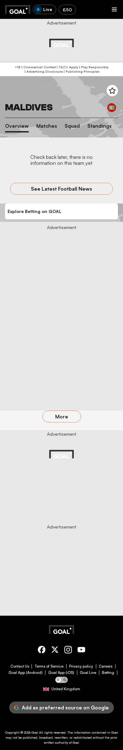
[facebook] (42, 651)
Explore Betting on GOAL (35, 211)
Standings (99, 126)
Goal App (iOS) (61, 672)
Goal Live (88, 672)
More (61, 416)
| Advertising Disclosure (43, 71)
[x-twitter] (55, 651)
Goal (35, 732)
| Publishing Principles (81, 71)
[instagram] (68, 651)
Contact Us (19, 666)
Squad (72, 126)
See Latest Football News (61, 189)
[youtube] (81, 651)
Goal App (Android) (26, 672)
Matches (46, 126)
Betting (108, 672)
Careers (105, 666)
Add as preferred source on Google (65, 707)
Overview (17, 126)
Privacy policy (81, 666)
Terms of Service (49, 666)
